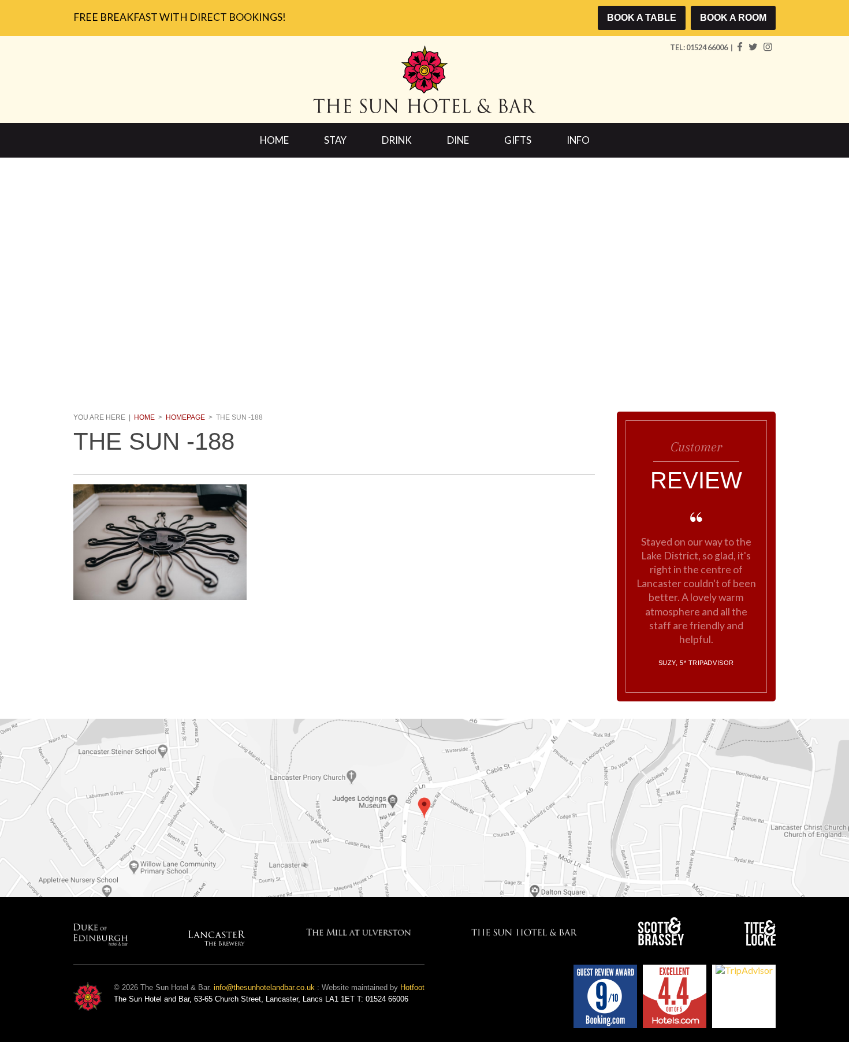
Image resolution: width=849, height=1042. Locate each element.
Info (578, 140)
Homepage (185, 417)
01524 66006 (707, 47)
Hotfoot (412, 987)
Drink (397, 140)
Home (274, 140)
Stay (335, 140)
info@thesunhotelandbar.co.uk (264, 987)
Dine (458, 140)
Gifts (517, 140)
